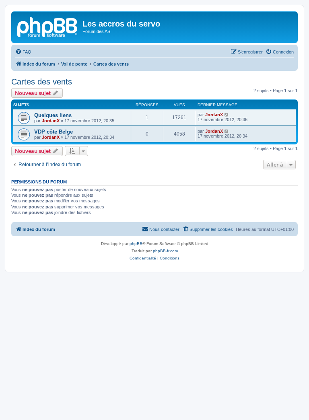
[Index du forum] (47, 26)
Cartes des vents (41, 81)
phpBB (136, 243)
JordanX (51, 120)
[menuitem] (23, 52)
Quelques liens (53, 115)
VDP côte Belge (53, 132)
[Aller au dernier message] (226, 114)
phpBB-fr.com (165, 251)
